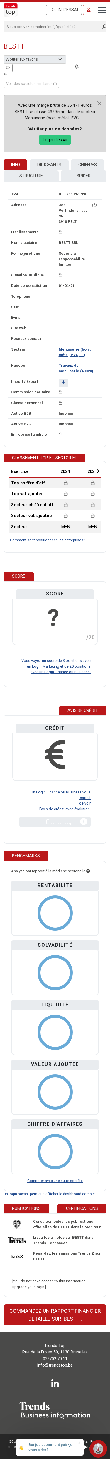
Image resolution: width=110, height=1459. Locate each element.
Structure (31, 175)
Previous (49, 471)
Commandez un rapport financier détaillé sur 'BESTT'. (55, 1315)
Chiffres (87, 164)
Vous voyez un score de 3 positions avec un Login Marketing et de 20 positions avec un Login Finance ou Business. (56, 666)
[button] (63, 383)
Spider (84, 175)
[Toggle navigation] (100, 9)
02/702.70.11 (55, 1358)
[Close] (99, 103)
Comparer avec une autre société (55, 1181)
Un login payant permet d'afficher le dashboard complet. (50, 1194)
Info (15, 164)
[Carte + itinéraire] (94, 205)
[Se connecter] (88, 10)
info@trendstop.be (55, 1365)
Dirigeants (49, 164)
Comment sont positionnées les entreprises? (47, 540)
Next (98, 471)
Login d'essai (64, 9)
